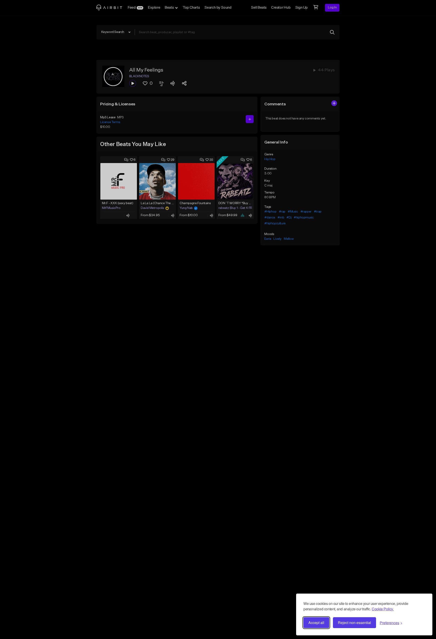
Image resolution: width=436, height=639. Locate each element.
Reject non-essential (354, 622)
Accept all (316, 622)
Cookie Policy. (383, 609)
